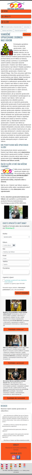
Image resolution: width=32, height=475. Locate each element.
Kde (4, 249)
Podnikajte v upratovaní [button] (16, 363)
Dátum (5, 242)
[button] (16, 11)
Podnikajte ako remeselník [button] (16, 398)
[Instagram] (14, 457)
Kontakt (15, 450)
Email (4, 255)
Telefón (5, 261)
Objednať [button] (27, 34)
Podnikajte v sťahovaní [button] (15, 329)
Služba (5, 233)
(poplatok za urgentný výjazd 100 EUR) (14, 283)
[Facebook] (18, 457)
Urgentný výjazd (8, 277)
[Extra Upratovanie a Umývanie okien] (15, 5)
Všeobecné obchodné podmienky (16, 448)
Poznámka (6, 268)
